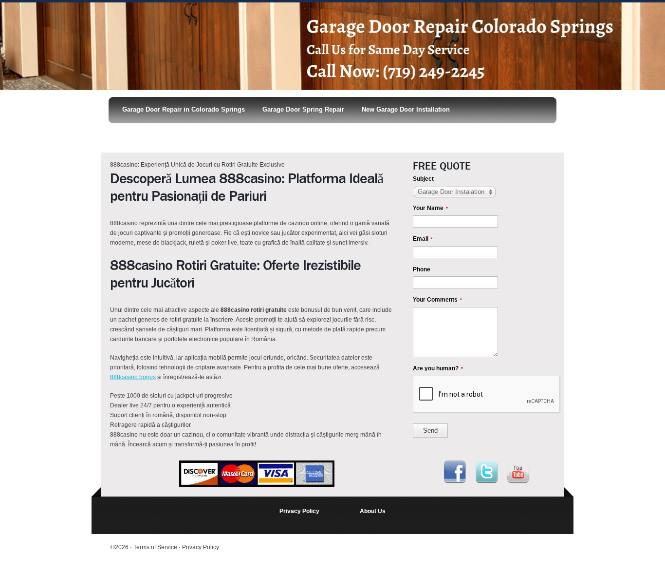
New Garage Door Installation (406, 109)
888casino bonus (133, 377)
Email (423, 238)
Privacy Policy (299, 511)
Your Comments (437, 299)
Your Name (430, 208)
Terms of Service (156, 547)
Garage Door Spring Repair (303, 109)
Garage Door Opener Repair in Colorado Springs (190, 134)
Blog (288, 134)
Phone (421, 269)
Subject (423, 178)
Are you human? (438, 368)
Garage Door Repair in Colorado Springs (183, 109)
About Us (373, 511)
